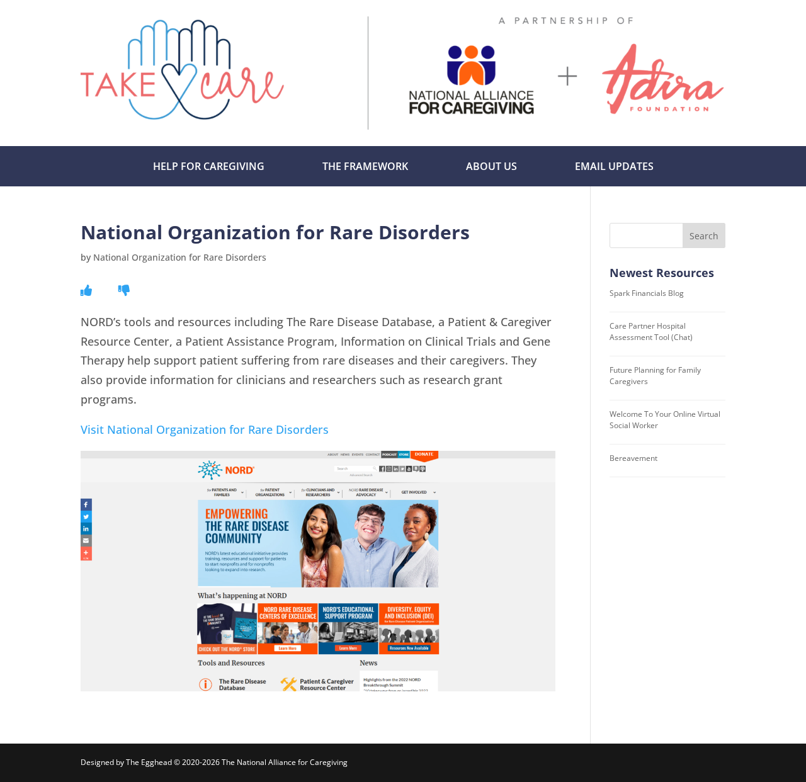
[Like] (86, 290)
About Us (491, 166)
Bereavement (633, 458)
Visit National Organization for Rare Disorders (205, 429)
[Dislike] (124, 290)
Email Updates (614, 166)
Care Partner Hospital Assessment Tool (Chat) (651, 331)
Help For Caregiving (208, 166)
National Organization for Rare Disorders (179, 257)
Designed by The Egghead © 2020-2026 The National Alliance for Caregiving (214, 762)
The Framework (365, 166)
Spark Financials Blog (647, 293)
